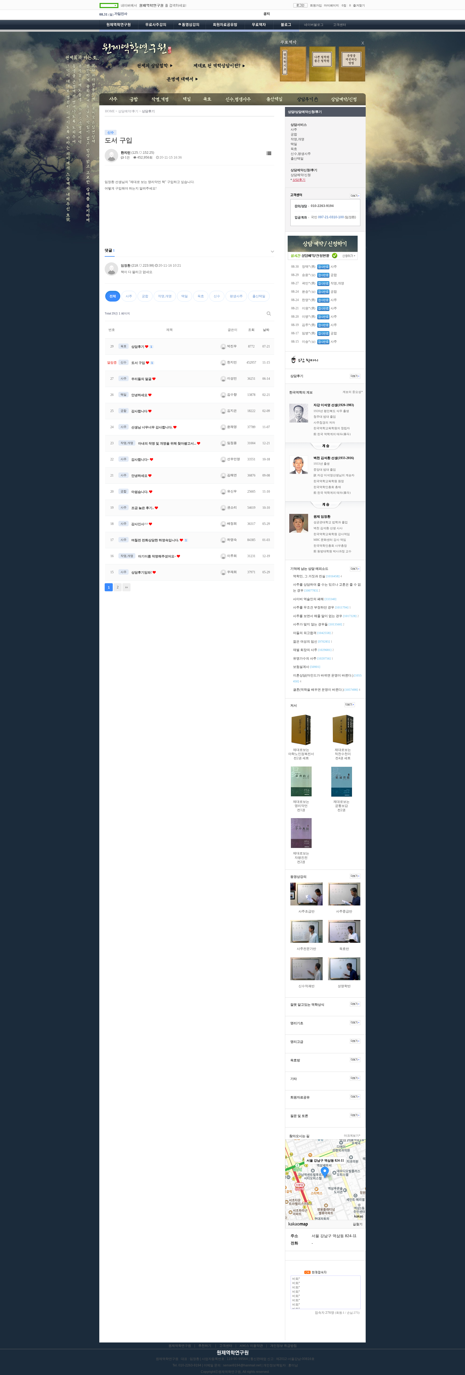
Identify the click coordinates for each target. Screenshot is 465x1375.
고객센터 (339, 25)
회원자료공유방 (225, 26)
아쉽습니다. (140, 492)
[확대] (359, 1170)
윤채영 (231, 427)
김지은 (231, 411)
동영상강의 (190, 26)
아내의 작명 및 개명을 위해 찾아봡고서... (167, 443)
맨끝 (126, 587)
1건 (127, 157)
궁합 (145, 296)
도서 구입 (138, 363)
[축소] (359, 1178)
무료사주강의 (156, 26)
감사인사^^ (140, 524)
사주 (129, 296)
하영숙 (231, 540)
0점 (344, 5)
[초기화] (359, 1189)
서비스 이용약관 (251, 1346)
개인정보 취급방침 (283, 1346)
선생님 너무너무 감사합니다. (152, 427)
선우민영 (233, 459)
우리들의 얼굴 (141, 379)
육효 (201, 296)
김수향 (231, 394)
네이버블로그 (313, 25)
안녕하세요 (139, 395)
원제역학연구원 (118, 26)
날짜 (266, 330)
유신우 (231, 491)
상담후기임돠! (142, 572)
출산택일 (258, 296)
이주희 (231, 556)
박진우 (231, 346)
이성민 (231, 378)
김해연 (231, 475)
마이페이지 (331, 5)
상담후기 (138, 347)
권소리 (231, 507)
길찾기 (357, 1224)
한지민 (126, 153)
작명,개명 (165, 296)
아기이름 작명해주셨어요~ (157, 556)
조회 (251, 330)
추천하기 (204, 1346)
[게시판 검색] (269, 313)
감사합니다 (139, 411)
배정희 (231, 523)
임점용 (231, 443)
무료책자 (259, 26)
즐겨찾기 (359, 5)
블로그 (286, 26)
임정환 (126, 265)
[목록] (269, 153)
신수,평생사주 (301, 154)
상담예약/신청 (301, 175)
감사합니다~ (140, 459)
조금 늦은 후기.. (143, 508)
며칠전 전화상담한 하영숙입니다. (155, 540)
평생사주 (236, 296)
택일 (184, 296)
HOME (110, 111)
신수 (217, 296)
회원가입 (316, 5)
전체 (113, 296)
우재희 (231, 572)
